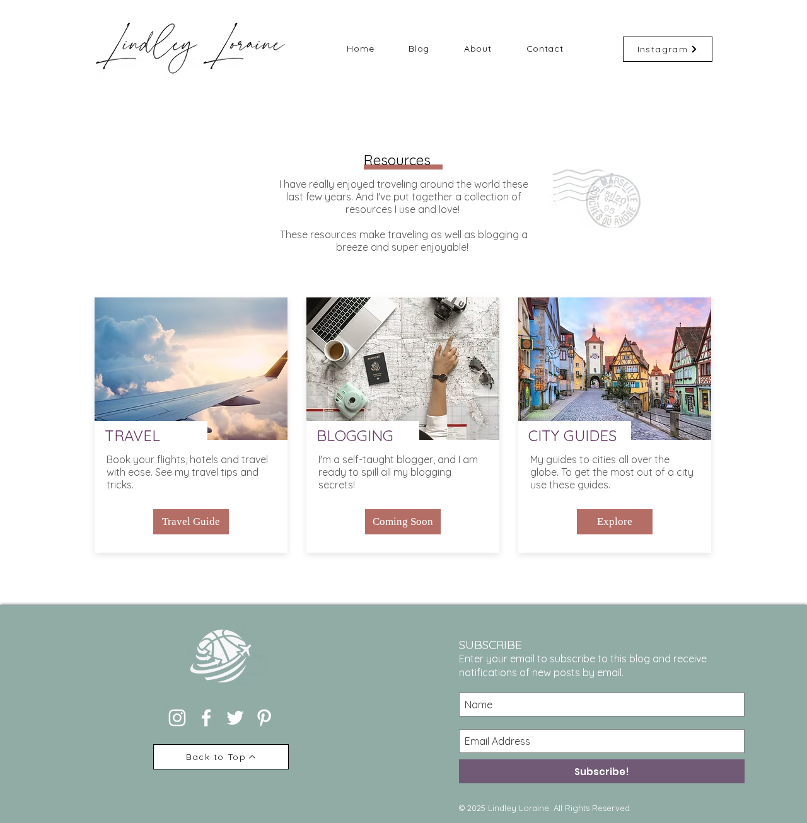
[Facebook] (206, 717)
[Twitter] (235, 717)
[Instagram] (177, 717)
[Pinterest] (264, 717)
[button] (403, 521)
